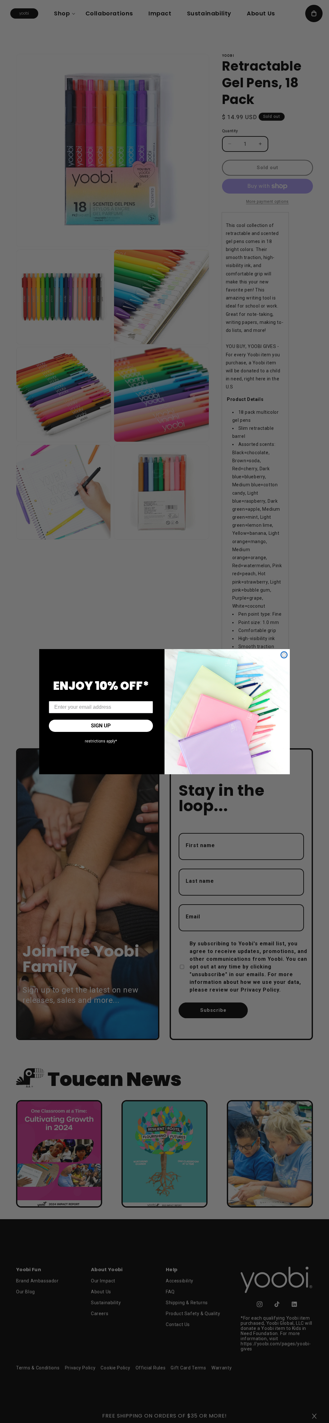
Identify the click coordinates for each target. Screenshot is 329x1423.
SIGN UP (101, 726)
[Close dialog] (284, 655)
